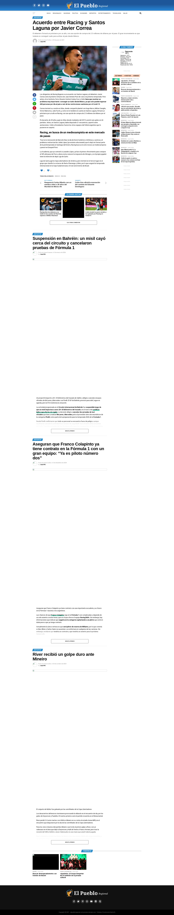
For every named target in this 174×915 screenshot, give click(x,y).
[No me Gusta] (48, 170)
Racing (64, 176)
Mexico (57, 176)
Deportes (92, 13)
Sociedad (67, 13)
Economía (83, 13)
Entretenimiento (104, 13)
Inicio (49, 13)
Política (75, 13)
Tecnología (117, 13)
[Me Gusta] (42, 170)
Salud (125, 13)
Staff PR (42, 254)
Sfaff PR (42, 41)
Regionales (57, 13)
